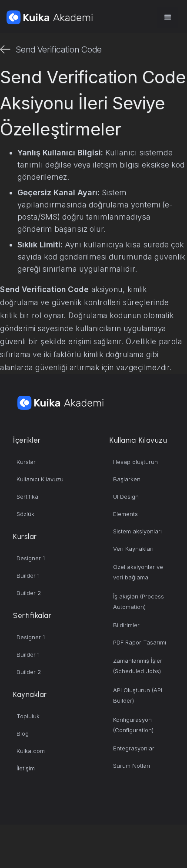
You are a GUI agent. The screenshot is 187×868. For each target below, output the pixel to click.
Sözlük (25, 513)
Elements (125, 513)
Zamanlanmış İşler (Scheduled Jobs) (137, 665)
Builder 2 (29, 592)
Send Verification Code (59, 49)
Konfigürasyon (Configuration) (133, 724)
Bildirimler (126, 624)
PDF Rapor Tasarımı (139, 642)
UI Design (126, 496)
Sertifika (27, 496)
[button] (167, 17)
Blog (23, 733)
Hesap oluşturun (135, 461)
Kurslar (26, 461)
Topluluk (28, 716)
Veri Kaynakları (133, 548)
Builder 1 (28, 575)
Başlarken (126, 479)
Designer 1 (31, 558)
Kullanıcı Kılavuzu (40, 479)
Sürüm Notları (131, 765)
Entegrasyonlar (133, 748)
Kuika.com (31, 750)
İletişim (26, 768)
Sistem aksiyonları (137, 531)
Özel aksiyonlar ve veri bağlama (138, 572)
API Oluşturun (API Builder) (137, 695)
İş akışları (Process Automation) (138, 601)
